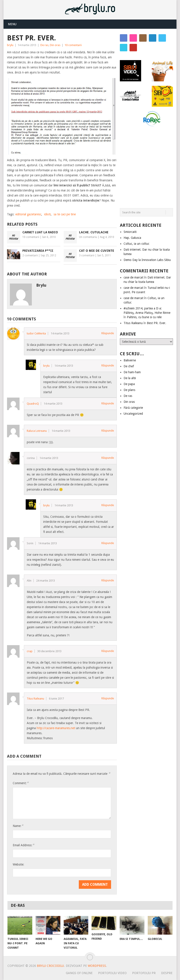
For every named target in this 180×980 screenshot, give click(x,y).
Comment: (21, 783)
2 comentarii (30, 255)
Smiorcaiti (130, 232)
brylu (10, 45)
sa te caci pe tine (65, 214)
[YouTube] (133, 47)
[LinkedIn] (152, 38)
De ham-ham (132, 372)
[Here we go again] (48, 925)
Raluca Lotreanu (37, 430)
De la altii (130, 378)
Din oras (55, 45)
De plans (129, 390)
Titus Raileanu (35, 698)
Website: (18, 864)
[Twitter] (162, 38)
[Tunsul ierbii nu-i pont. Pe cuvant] (19, 925)
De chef (129, 366)
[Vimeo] (123, 47)
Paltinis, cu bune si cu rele (144, 317)
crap (29, 651)
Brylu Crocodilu (50, 966)
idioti (47, 214)
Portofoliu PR (144, 973)
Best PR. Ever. (156, 323)
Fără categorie (133, 407)
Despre (167, 973)
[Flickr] (133, 38)
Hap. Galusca (132, 237)
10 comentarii (73, 45)
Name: (18, 826)
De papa (129, 384)
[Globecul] (160, 925)
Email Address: (23, 845)
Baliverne (130, 360)
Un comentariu (88, 237)
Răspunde (107, 333)
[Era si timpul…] (132, 925)
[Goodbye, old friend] (104, 923)
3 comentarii (86, 255)
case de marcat (133, 277)
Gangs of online (79, 973)
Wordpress (97, 966)
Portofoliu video (112, 973)
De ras (44, 45)
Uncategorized (133, 413)
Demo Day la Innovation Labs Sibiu (147, 260)
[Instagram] (143, 38)
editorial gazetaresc (28, 214)
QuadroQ (33, 403)
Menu (12, 24)
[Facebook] (123, 38)
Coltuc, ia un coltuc (136, 243)
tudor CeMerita (36, 333)
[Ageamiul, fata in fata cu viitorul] (76, 925)
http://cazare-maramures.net (56, 728)
